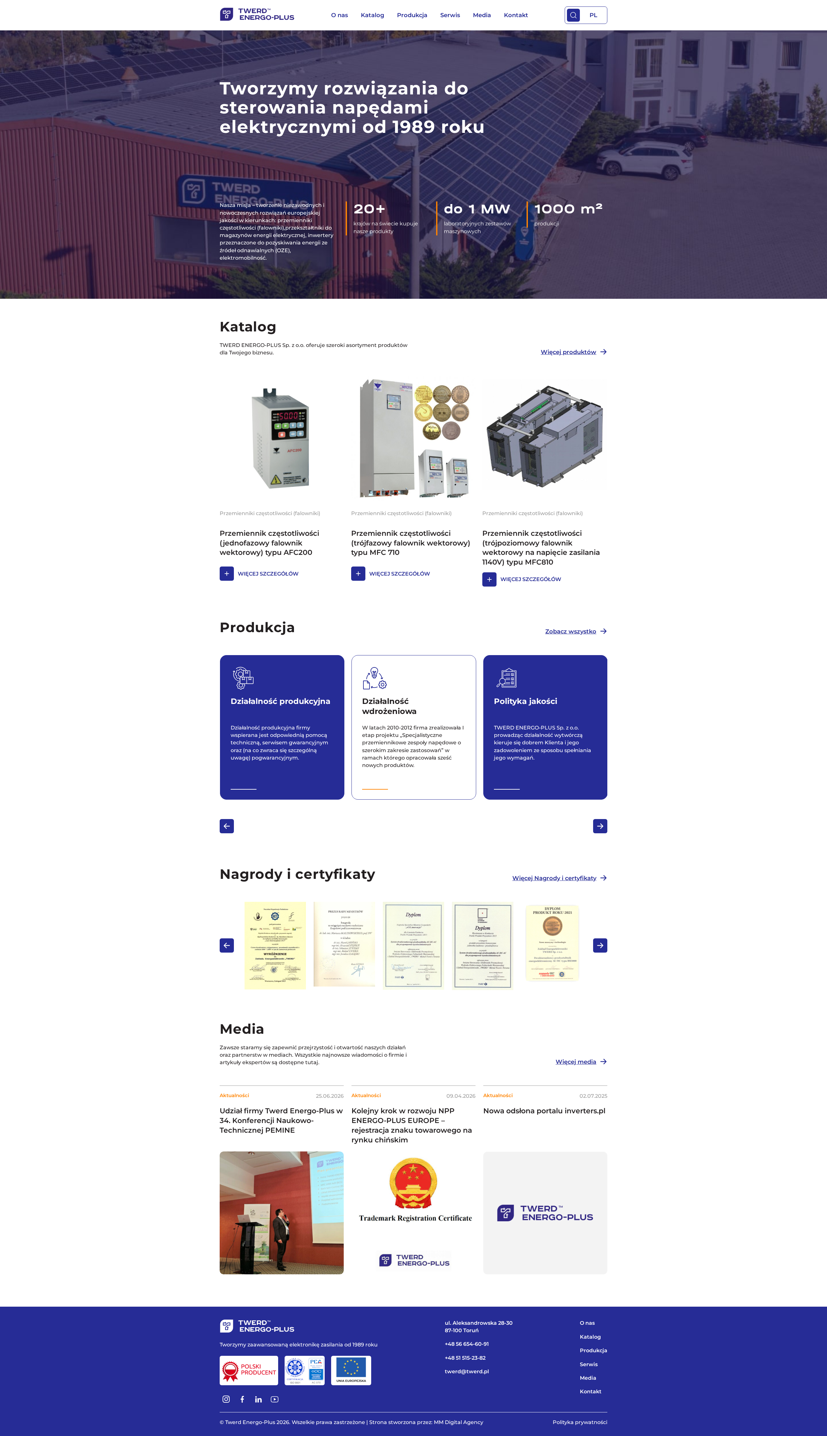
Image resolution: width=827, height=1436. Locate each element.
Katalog (372, 15)
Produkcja (412, 15)
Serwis (450, 15)
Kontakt (516, 15)
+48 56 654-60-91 (467, 1344)
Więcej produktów (568, 352)
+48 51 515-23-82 (465, 1358)
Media (482, 15)
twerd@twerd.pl (467, 1371)
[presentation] (227, 826)
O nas (339, 15)
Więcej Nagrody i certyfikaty (554, 878)
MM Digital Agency (458, 1422)
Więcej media (576, 1061)
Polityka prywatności (580, 1422)
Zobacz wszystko (570, 631)
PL (593, 15)
